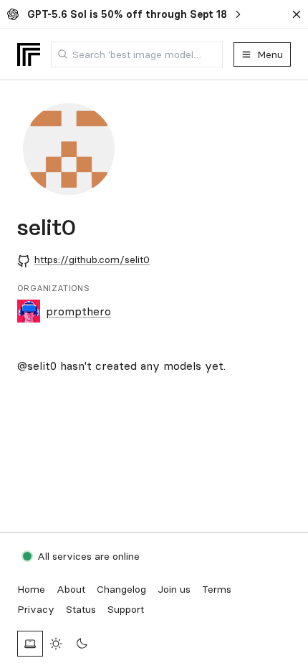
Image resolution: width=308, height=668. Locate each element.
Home (31, 589)
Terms (216, 589)
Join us (174, 589)
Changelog (121, 589)
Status (81, 609)
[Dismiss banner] (296, 14)
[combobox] (137, 54)
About (71, 589)
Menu (270, 54)
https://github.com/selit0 (92, 259)
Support (125, 609)
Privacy (35, 609)
